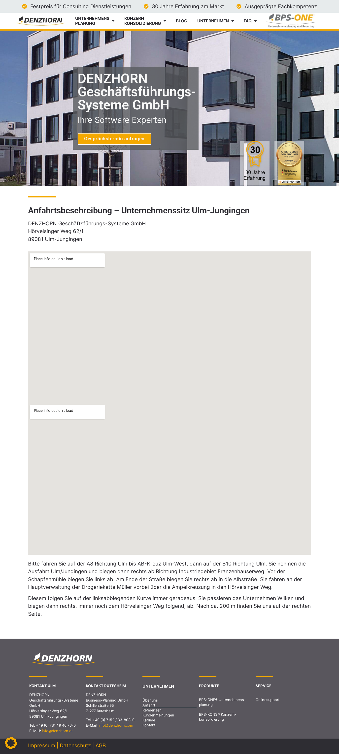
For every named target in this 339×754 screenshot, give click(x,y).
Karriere (148, 720)
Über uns (150, 700)
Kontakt (148, 725)
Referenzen (152, 710)
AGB (101, 745)
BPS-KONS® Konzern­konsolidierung (217, 717)
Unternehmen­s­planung (92, 21)
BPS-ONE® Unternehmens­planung (222, 702)
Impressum (41, 745)
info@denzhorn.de (57, 731)
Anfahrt (148, 705)
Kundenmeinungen (158, 715)
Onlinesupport (267, 700)
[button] (11, 743)
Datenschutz (75, 745)
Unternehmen (213, 20)
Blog (181, 20)
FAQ (248, 20)
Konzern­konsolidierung (142, 21)
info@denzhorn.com (116, 725)
